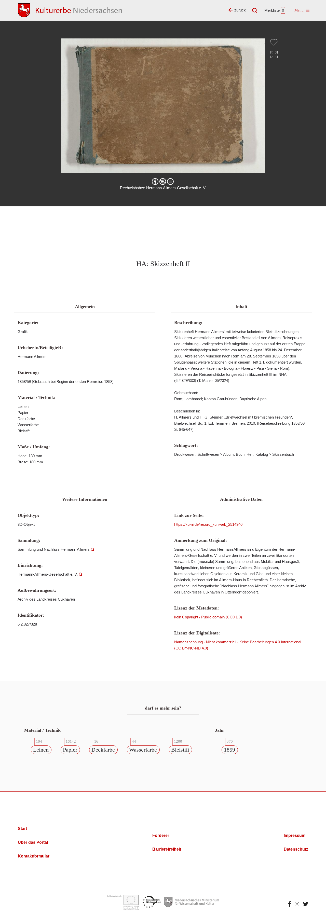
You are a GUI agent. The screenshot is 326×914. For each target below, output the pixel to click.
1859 (229, 749)
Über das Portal (33, 842)
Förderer (160, 835)
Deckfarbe (103, 749)
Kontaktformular (33, 856)
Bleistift (180, 749)
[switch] (274, 42)
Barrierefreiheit (166, 849)
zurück (240, 10)
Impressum (294, 835)
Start (22, 828)
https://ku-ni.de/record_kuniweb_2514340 (208, 524)
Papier (70, 749)
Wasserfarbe (143, 749)
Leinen (41, 749)
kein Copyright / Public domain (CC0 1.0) (208, 617)
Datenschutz (296, 849)
